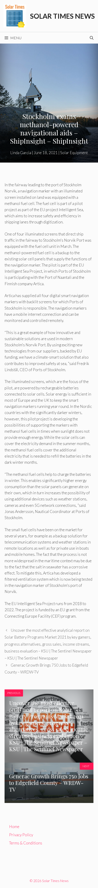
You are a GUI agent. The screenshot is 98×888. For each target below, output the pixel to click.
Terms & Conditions (25, 843)
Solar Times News (62, 16)
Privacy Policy (21, 834)
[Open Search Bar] (91, 38)
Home (14, 826)
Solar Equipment (74, 152)
